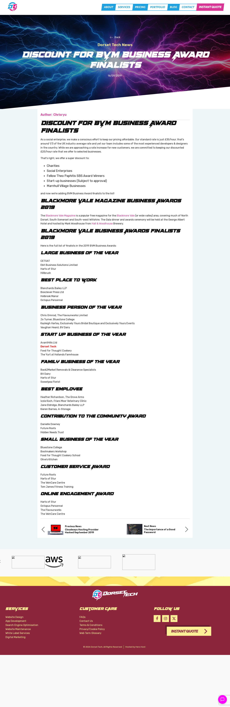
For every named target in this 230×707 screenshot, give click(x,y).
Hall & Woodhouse (102, 223)
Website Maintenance (18, 629)
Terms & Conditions (90, 625)
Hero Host (140, 647)
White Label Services (17, 633)
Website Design (14, 617)
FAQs (82, 617)
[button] (108, 7)
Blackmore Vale (126, 215)
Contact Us (86, 620)
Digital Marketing (15, 637)
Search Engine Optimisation (21, 625)
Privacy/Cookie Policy (92, 629)
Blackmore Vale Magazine (60, 215)
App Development (15, 620)
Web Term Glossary (90, 633)
